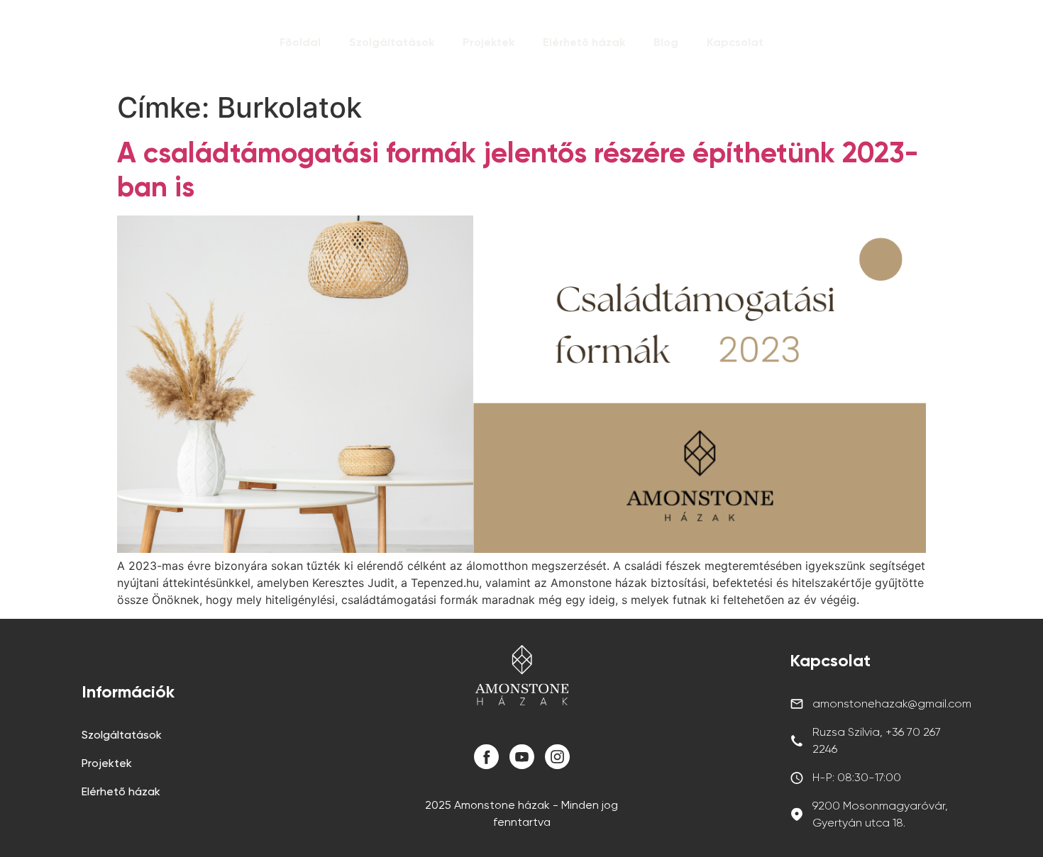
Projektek (488, 42)
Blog (665, 42)
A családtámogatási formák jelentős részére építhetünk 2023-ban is (518, 169)
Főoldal (300, 42)
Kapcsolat (735, 42)
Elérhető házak (584, 42)
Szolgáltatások (391, 42)
